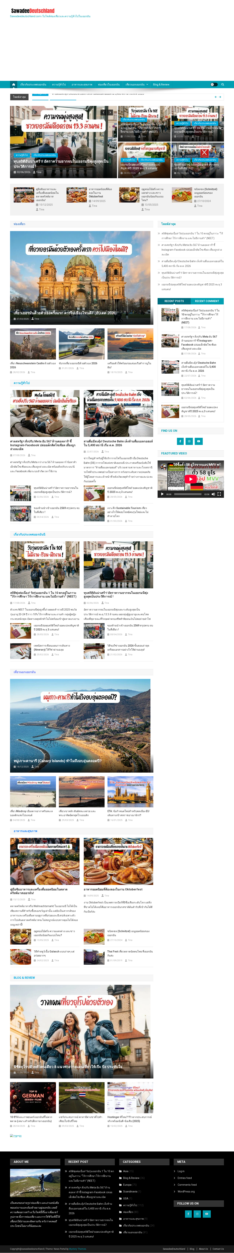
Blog (192, 1249)
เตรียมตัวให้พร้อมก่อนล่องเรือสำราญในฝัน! (129, 365)
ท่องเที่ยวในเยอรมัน (109, 84)
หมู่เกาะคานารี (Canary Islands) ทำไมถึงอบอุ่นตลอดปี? (58, 761)
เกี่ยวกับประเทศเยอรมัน (33, 84)
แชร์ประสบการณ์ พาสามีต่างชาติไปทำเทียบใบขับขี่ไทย (80, 1119)
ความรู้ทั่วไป (59, 84)
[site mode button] (214, 84)
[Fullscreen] (219, 494)
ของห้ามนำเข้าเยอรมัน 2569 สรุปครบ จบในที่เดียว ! (196, 166)
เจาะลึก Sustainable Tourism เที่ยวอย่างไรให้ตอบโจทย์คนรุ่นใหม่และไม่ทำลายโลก (127, 512)
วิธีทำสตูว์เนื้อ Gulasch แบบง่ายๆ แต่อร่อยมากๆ (54, 953)
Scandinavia (130, 1191)
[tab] (174, 301)
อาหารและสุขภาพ (82, 84)
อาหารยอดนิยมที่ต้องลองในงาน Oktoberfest (100, 193)
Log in (181, 1171)
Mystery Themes (77, 1249)
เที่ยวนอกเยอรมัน (135, 84)
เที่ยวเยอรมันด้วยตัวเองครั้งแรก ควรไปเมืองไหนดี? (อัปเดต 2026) (65, 313)
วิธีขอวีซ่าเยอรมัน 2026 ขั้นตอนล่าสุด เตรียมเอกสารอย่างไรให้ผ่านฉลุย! (128, 647)
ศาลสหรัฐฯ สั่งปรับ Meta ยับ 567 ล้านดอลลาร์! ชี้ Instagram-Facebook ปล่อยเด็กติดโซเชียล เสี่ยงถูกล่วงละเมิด (43, 445)
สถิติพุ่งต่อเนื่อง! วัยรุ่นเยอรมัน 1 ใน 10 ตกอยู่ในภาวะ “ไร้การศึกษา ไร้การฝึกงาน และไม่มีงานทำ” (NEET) (143, 128)
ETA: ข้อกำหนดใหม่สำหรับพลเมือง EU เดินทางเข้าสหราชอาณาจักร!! (128, 813)
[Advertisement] (117, 53)
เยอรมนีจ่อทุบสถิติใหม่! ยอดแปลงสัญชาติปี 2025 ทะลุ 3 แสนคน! (140, 166)
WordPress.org (186, 1191)
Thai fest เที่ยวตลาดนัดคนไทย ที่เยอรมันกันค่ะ (130, 953)
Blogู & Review (161, 84)
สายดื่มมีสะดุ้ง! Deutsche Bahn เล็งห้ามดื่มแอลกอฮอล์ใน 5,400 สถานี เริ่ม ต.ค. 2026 (118, 443)
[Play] (162, 494)
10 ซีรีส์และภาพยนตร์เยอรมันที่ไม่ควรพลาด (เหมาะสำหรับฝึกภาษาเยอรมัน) (31, 1119)
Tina (38, 172)
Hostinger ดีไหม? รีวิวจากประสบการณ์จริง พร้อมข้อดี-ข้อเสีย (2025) (129, 1119)
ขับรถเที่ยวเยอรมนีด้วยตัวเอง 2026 (78, 363)
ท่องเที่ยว (128, 1212)
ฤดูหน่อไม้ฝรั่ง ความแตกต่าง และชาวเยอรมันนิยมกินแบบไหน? (152, 195)
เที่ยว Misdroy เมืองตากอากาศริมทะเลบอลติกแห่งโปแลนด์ (31, 813)
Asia (125, 1171)
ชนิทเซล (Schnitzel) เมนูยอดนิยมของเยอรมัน (205, 193)
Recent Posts (174, 301)
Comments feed (187, 1184)
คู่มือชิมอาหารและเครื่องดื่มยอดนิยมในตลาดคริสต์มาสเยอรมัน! (47, 195)
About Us (203, 1249)
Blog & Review (131, 1178)
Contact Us (218, 1249)
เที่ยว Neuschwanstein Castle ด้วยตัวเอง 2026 (33, 365)
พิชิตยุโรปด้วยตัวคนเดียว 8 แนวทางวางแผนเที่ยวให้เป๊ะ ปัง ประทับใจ (68, 1067)
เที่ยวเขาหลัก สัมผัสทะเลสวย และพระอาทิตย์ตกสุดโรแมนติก (77, 813)
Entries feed (185, 1178)
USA (125, 1198)
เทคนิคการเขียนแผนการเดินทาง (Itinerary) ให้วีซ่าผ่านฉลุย (52, 647)
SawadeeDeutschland (174, 1249)
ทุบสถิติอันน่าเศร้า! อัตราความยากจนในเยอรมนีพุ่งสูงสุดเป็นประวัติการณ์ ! (121, 96)
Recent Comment (207, 301)
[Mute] (213, 494)
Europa (127, 1184)
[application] (191, 479)
